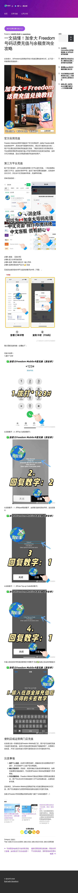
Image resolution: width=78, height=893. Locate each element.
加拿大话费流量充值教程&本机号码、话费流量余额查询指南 (11, 816)
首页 (6, 13)
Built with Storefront (11, 881)
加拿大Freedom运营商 (15, 842)
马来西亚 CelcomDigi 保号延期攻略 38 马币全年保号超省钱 (67, 51)
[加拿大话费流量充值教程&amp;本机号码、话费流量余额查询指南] (12, 808)
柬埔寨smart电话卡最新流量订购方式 (67, 68)
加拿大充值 (27, 842)
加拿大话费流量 (49, 842)
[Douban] (30, 832)
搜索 (60, 34)
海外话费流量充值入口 (15, 28)
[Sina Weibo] (22, 832)
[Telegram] (26, 832)
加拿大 (13, 839)
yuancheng (26, 34)
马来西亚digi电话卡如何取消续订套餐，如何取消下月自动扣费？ (16, 849)
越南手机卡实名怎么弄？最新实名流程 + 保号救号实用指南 (67, 60)
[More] (38, 832)
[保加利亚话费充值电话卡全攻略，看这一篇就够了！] (48, 814)
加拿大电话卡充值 (37, 842)
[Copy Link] (34, 832)
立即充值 (14, 13)
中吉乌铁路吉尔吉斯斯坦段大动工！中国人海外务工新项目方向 (67, 76)
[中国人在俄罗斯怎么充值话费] (29, 808)
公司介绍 (24, 13)
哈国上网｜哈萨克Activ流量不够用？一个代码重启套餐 (67, 86)
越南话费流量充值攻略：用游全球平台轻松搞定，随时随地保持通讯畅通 (43, 851)
